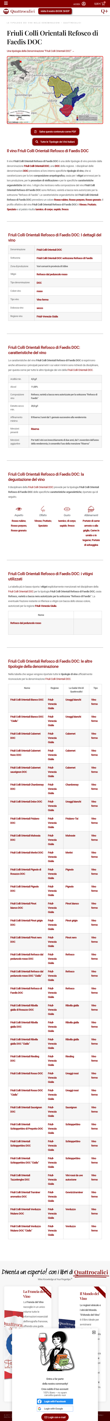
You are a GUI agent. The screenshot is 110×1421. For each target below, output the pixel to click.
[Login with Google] (40, 1409)
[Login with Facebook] (40, 1401)
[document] (55, 710)
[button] (94, 1332)
